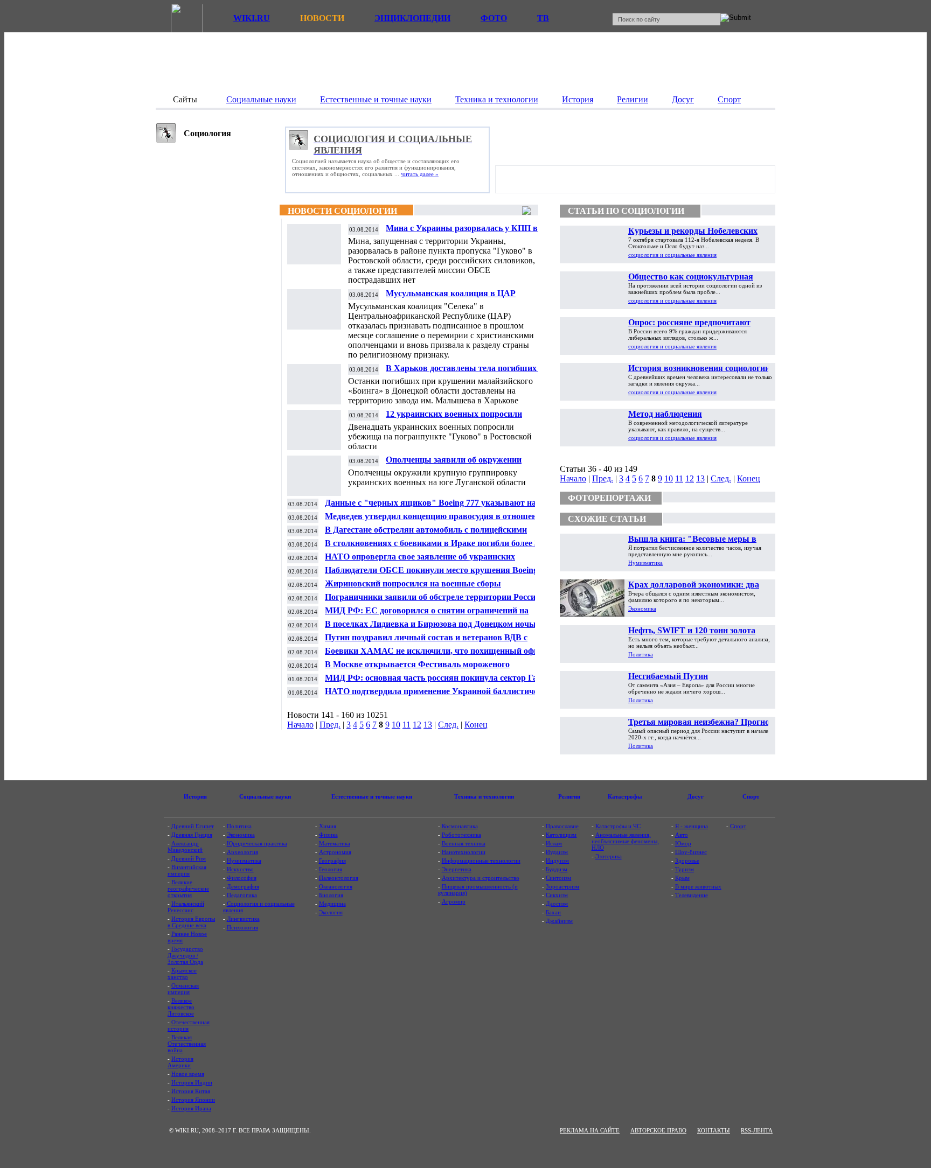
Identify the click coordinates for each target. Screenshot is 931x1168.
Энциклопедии (412, 18)
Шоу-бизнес (691, 852)
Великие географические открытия (188, 888)
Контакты (713, 1130)
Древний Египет (192, 826)
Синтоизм (558, 878)
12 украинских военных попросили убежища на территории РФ (454, 418)
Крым (682, 878)
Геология (330, 869)
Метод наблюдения (665, 413)
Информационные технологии (481, 860)
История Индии (191, 1082)
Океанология (335, 886)
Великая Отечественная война (187, 1043)
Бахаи (553, 912)
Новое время (187, 1074)
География (332, 860)
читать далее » (420, 174)
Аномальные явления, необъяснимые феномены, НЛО (625, 841)
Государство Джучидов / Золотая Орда (185, 955)
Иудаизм (557, 852)
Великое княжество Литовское (181, 1007)
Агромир (454, 901)
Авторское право (658, 1130)
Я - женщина (691, 826)
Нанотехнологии (463, 852)
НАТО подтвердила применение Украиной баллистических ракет (440, 695)
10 (396, 724)
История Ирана (191, 1108)
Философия (241, 878)
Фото (494, 18)
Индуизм (557, 860)
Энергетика (456, 869)
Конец (476, 724)
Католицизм (561, 834)
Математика (334, 843)
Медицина (332, 903)
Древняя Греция (191, 834)
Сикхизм (557, 895)
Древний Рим (188, 858)
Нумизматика (645, 562)
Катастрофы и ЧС (618, 826)
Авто (681, 834)
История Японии (193, 1099)
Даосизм (557, 903)
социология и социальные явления (672, 254)
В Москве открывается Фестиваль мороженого (417, 664)
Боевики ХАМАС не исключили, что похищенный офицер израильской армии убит (438, 655)
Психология (242, 927)
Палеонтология (338, 878)
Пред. (330, 724)
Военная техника (463, 843)
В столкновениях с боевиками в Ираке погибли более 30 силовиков (434, 547)
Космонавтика (460, 826)
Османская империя (183, 988)
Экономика (642, 608)
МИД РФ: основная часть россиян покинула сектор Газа (435, 677)
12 (417, 724)
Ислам (554, 843)
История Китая (190, 1091)
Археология (242, 852)
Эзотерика (608, 856)
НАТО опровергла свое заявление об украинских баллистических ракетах (420, 561)
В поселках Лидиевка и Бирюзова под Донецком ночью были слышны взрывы (432, 628)
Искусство (240, 869)
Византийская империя (187, 870)
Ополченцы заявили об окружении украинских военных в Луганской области (468, 464)
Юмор (683, 843)
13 (427, 724)
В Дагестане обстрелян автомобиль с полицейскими (426, 529)
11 (406, 724)
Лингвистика (243, 918)
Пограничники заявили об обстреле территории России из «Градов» (438, 601)
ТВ (543, 18)
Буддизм (556, 869)
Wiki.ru (251, 18)
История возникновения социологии (699, 368)
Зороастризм (562, 886)
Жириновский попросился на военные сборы (413, 583)
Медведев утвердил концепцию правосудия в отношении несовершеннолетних (435, 520)
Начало (300, 724)
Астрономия (335, 852)
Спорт (738, 826)
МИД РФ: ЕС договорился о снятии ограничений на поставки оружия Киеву (427, 615)
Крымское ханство (182, 973)
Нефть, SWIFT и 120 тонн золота (691, 630)
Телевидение (691, 895)
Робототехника (461, 834)
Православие (562, 826)
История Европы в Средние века (191, 921)
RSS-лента (757, 1130)
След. (448, 724)
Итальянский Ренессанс (186, 906)
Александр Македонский (185, 846)
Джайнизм (559, 921)
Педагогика (242, 895)
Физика (328, 834)
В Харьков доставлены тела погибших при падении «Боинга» (469, 372)
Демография (243, 886)
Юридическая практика (257, 843)
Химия (327, 826)
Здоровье (687, 860)
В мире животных (698, 886)
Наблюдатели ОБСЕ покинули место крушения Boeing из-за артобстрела (438, 574)
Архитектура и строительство (480, 878)
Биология (331, 895)
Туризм (684, 869)
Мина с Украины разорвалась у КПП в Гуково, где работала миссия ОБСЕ (462, 232)
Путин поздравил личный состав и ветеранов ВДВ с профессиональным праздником (426, 642)
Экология (331, 912)
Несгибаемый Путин (668, 676)
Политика (640, 654)
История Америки (180, 1061)
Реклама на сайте (590, 1130)
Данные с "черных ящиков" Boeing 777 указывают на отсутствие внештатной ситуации (430, 507)
